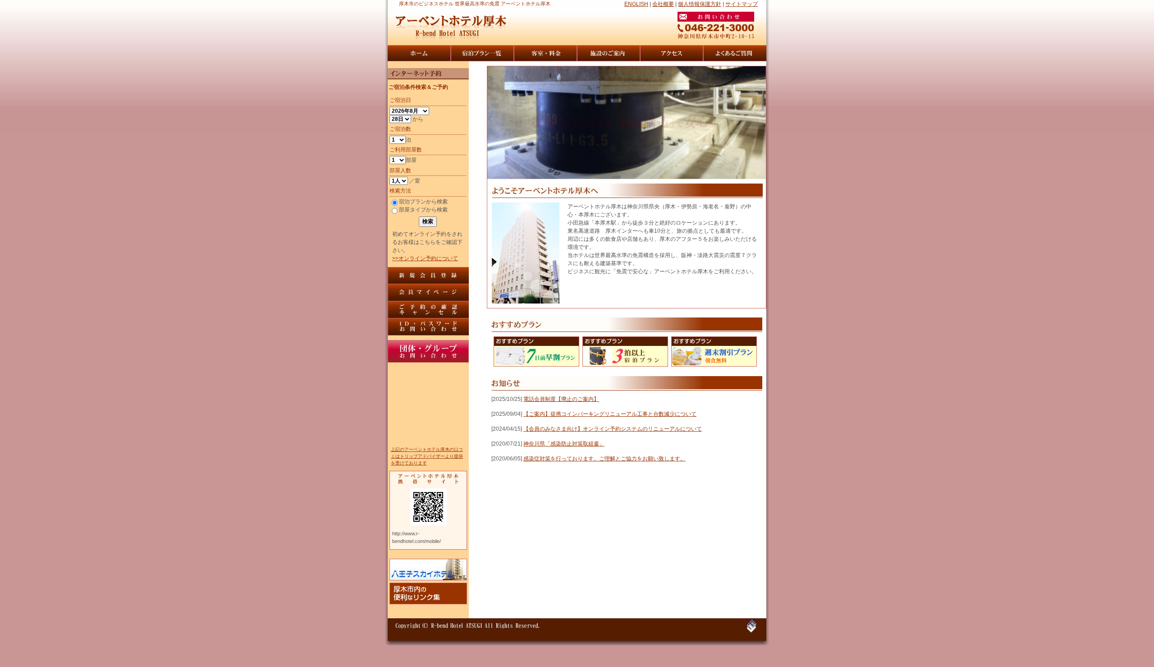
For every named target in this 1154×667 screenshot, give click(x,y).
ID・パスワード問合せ (428, 327)
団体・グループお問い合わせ (428, 351)
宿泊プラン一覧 (482, 53)
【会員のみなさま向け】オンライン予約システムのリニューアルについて (612, 429)
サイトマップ (741, 4)
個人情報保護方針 (699, 4)
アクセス (671, 53)
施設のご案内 (608, 53)
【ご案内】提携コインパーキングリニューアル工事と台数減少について (609, 414)
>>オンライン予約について (425, 258)
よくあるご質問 (734, 53)
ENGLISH (636, 4)
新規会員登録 (428, 275)
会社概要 (663, 4)
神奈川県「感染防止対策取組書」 (563, 444)
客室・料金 (545, 53)
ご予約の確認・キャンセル (428, 309)
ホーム (419, 53)
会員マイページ (428, 292)
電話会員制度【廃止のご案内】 (561, 399)
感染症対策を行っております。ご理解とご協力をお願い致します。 (604, 458)
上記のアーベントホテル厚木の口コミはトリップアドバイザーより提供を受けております (427, 456)
